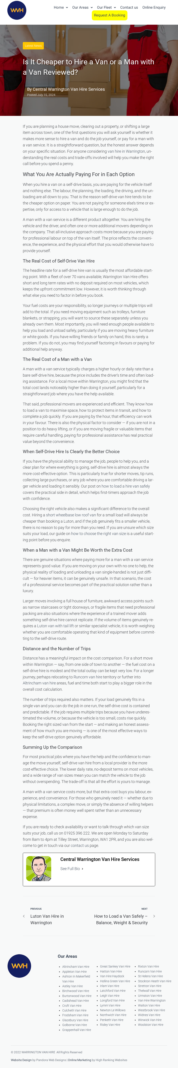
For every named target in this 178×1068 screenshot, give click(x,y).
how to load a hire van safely (126, 486)
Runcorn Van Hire (150, 971)
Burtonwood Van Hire (76, 996)
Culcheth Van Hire (74, 1010)
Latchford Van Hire (112, 990)
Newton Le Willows (112, 1010)
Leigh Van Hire (109, 995)
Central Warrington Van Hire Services (69, 89)
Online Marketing (79, 1060)
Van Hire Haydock (112, 976)
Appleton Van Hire (74, 971)
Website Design (21, 1060)
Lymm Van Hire (110, 1005)
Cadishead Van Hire (75, 1000)
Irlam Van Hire (109, 986)
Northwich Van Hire (113, 1015)
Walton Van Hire (149, 1005)
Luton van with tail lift (55, 626)
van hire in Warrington (126, 151)
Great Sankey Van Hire (115, 966)
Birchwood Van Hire (75, 991)
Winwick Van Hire (150, 1020)
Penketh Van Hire (111, 1020)
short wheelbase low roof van (71, 515)
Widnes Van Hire (149, 1015)
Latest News (33, 45)
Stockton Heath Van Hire (154, 981)
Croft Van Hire (71, 1005)
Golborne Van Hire (74, 1025)
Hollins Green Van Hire (115, 981)
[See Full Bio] (82, 869)
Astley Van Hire (72, 986)
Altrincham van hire (39, 683)
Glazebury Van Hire (75, 1020)
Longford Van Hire (112, 1000)
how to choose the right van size (98, 533)
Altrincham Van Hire (75, 966)
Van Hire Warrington (152, 1000)
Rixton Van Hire (148, 966)
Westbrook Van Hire (151, 1010)
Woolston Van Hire (150, 1024)
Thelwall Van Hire (149, 990)
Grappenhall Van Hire (76, 1030)
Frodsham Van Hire (75, 1015)
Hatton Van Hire (111, 971)
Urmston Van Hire (150, 995)
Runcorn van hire (88, 677)
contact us (80, 845)
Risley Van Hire (110, 1024)
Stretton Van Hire (149, 986)
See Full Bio (70, 868)
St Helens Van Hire (150, 976)
